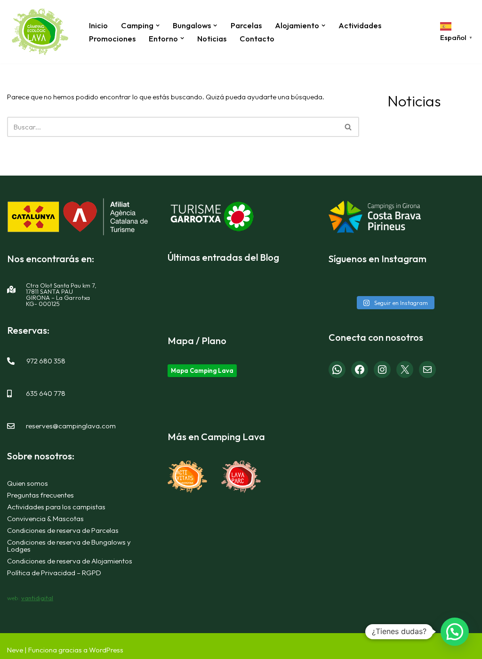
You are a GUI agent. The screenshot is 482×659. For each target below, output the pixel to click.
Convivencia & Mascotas (45, 518)
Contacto (257, 38)
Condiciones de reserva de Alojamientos (69, 560)
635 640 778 (45, 393)
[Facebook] (359, 369)
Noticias (211, 38)
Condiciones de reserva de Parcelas (63, 530)
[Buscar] (348, 127)
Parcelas (246, 25)
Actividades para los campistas (56, 506)
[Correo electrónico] (427, 369)
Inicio (98, 25)
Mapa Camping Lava (202, 370)
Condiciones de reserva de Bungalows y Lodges (69, 546)
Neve (15, 649)
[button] (158, 25)
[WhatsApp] (337, 369)
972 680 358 (45, 360)
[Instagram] (382, 369)
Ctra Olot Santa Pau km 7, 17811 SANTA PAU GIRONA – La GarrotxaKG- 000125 (61, 294)
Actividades (359, 25)
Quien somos (27, 483)
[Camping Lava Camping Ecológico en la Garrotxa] (40, 31)
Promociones (112, 38)
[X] (404, 369)
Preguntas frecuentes (40, 494)
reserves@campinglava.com (71, 425)
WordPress (106, 649)
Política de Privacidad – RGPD (54, 572)
